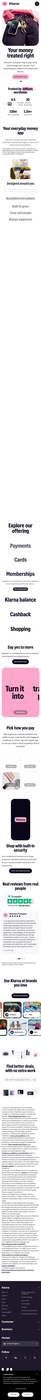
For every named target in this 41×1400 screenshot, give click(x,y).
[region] (20, 1385)
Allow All (27, 1394)
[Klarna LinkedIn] (15, 1357)
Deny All (13, 1394)
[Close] (37, 1374)
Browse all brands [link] (20, 996)
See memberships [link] (20, 589)
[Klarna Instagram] (34, 1357)
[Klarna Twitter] (25, 1357)
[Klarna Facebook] (6, 1357)
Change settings (20, 1388)
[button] (3, 43)
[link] (11, 762)
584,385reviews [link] (24, 906)
